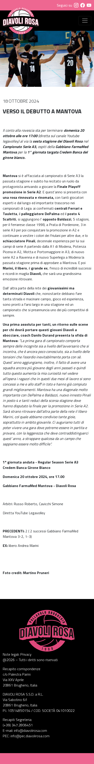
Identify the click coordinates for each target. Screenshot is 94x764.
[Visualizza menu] (84, 20)
